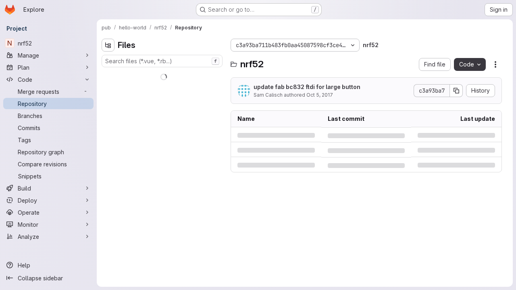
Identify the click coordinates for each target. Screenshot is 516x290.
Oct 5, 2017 (319, 95)
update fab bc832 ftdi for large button (307, 86)
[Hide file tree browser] (108, 45)
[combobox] (162, 61)
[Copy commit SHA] (456, 90)
